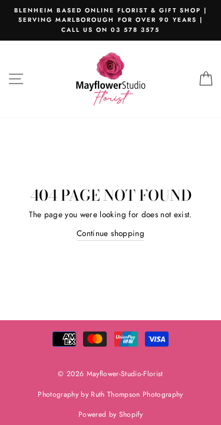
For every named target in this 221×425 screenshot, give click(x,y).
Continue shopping (110, 233)
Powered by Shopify (110, 414)
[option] (110, 20)
